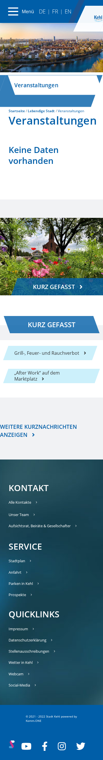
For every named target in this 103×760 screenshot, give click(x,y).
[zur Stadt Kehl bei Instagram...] (62, 746)
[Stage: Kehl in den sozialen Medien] (11, 746)
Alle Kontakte (20, 502)
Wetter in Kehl (21, 662)
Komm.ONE (33, 721)
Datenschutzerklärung (27, 640)
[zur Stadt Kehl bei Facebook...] (44, 746)
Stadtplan (17, 560)
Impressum (18, 628)
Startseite (17, 110)
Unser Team (19, 514)
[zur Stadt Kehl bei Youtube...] (26, 746)
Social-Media (19, 685)
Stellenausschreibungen (29, 651)
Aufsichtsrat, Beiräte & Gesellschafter (40, 525)
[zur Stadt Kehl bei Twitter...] (80, 746)
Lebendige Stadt (41, 110)
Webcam (16, 673)
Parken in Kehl (21, 583)
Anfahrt (15, 572)
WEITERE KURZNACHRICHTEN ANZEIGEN (38, 431)
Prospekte (17, 594)
